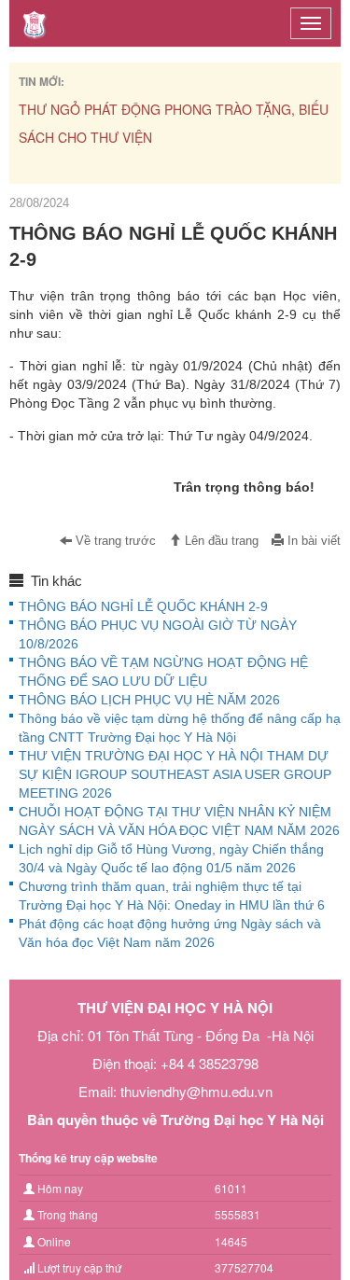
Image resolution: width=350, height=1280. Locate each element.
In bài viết (312, 541)
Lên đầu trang (220, 541)
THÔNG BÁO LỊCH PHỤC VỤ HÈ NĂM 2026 (149, 699)
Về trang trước (114, 541)
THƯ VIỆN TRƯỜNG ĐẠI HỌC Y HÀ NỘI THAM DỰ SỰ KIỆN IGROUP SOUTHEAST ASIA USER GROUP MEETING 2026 (175, 774)
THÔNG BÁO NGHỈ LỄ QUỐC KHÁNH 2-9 (143, 606)
